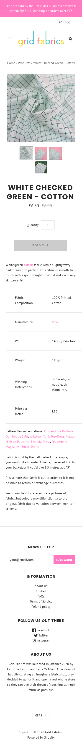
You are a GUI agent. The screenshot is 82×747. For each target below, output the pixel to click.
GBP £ (38, 715)
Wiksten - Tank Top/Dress (47, 436)
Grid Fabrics (53, 732)
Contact (41, 591)
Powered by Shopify (41, 737)
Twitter (43, 635)
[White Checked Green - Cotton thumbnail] (26, 153)
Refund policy (41, 607)
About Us (41, 586)
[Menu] (9, 39)
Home (11, 63)
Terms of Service (41, 601)
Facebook (43, 630)
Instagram (43, 640)
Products (24, 63)
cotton (28, 265)
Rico (55, 322)
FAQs (41, 596)
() (65, 22)
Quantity (32, 225)
